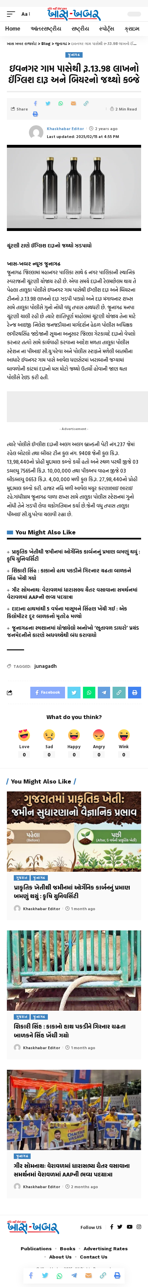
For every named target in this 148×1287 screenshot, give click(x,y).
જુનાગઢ (74, 54)
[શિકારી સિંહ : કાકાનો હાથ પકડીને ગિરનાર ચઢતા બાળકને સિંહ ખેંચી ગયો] (74, 970)
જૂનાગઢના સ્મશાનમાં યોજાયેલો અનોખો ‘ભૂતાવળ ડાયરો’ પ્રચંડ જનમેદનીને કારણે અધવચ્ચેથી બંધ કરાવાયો (73, 631)
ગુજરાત (22, 877)
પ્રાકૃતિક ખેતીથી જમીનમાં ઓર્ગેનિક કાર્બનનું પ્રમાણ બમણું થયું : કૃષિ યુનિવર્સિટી (73, 555)
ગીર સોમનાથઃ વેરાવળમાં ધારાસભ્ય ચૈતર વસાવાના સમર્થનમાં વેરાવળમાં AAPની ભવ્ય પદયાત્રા (72, 593)
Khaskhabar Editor (65, 128)
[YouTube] (130, 1227)
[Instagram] (139, 1227)
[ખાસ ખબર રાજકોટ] (74, 14)
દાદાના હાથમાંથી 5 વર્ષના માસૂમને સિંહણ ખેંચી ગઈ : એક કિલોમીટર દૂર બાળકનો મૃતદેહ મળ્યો (67, 612)
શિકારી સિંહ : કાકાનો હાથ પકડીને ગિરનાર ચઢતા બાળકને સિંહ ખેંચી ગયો (69, 574)
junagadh (45, 666)
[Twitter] (120, 1227)
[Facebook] (111, 1227)
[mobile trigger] (13, 14)
